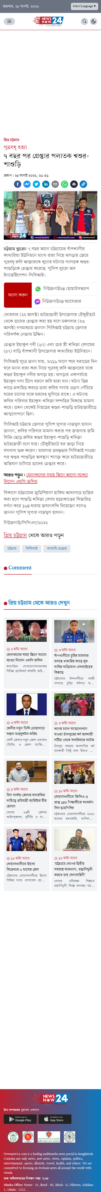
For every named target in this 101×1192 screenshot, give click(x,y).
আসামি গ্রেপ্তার (57, 548)
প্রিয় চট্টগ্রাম (11, 140)
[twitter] (36, 184)
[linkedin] (46, 184)
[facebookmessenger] (27, 184)
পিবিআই (32, 548)
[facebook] (17, 184)
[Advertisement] (50, 82)
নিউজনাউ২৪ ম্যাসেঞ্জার (61, 302)
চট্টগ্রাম (12, 548)
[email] (55, 184)
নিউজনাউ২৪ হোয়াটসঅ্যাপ (66, 289)
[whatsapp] (64, 184)
